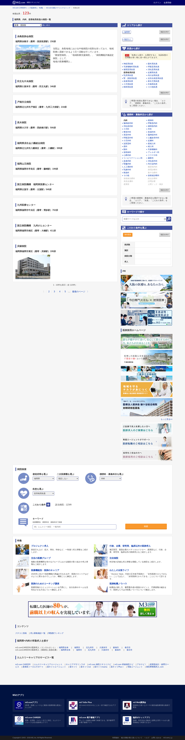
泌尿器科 (127, 143)
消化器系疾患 (153, 69)
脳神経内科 (128, 123)
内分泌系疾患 (153, 75)
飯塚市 (116, 647)
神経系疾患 (128, 64)
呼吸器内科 (152, 123)
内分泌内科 (152, 164)
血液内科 (127, 161)
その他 (126, 175)
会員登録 (167, 2)
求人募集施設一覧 (37, 633)
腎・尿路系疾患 (130, 78)
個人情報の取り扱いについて (131, 738)
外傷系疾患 (152, 84)
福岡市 (77, 647)
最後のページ (78, 291)
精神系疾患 (128, 87)
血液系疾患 (128, 81)
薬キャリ (73, 667)
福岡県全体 (63, 647)
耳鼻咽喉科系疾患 (131, 67)
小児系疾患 (128, 84)
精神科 (151, 120)
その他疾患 (152, 87)
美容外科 (127, 135)
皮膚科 (151, 140)
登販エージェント (135, 667)
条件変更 (127, 235)
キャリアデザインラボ (75, 664)
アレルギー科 (153, 152)
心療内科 (127, 155)
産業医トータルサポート (33, 667)
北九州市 (90, 647)
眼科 (125, 149)
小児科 (126, 129)
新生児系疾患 (153, 81)
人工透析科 (128, 167)
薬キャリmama (100, 667)
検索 (146, 526)
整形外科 (127, 132)
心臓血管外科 (153, 138)
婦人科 (151, 146)
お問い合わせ (156, 738)
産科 (125, 146)
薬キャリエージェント (56, 667)
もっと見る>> (166, 419)
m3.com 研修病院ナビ (124, 664)
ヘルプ (146, 738)
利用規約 (115, 738)
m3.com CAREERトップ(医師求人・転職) (28, 8)
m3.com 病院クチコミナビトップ (58, 8)
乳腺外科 (127, 170)
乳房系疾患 (128, 75)
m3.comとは (167, 738)
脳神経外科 (152, 135)
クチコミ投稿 (21, 633)
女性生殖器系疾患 (155, 78)
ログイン (157, 2)
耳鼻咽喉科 (152, 149)
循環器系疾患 (129, 69)
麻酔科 (151, 158)
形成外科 (151, 132)
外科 (150, 129)
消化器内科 (128, 126)
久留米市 (103, 647)
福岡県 (127, 32)
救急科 (126, 172)
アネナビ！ (141, 664)
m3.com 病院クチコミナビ (99, 664)
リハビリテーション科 (133, 158)
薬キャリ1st (86, 667)
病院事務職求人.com (155, 667)
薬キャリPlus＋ (117, 667)
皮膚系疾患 (152, 72)
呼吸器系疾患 (153, 67)
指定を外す (165, 32)
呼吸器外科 (128, 138)
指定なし (128, 39)
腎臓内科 (127, 164)
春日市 (127, 647)
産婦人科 (151, 143)
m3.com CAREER (22, 664)
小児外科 (127, 140)
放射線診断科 (153, 175)
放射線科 (127, 152)
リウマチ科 (152, 155)
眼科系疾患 (152, 64)
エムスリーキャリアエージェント (48, 664)
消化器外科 (152, 161)
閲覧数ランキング (56, 633)
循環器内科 (152, 126)
